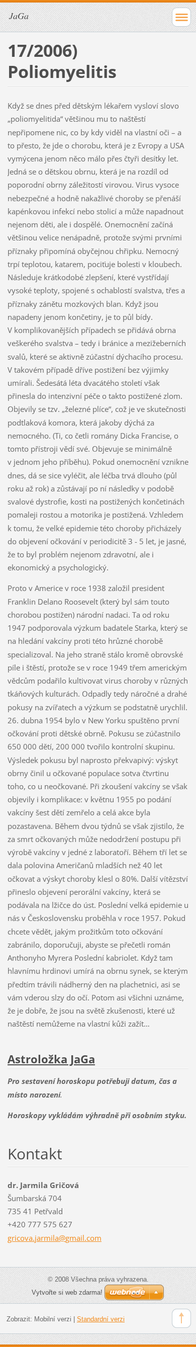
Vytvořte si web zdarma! (67, 1292)
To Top (181, 1318)
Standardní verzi (101, 1319)
